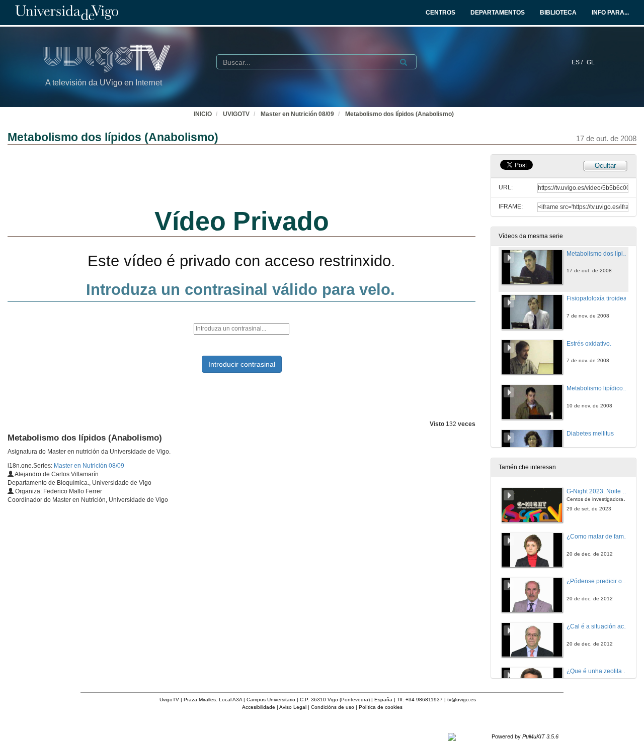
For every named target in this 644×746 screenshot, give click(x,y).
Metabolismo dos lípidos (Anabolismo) (399, 114)
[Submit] (403, 62)
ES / (578, 62)
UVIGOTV (236, 114)
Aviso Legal (292, 707)
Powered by (525, 736)
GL (591, 62)
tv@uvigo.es (461, 699)
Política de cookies (381, 707)
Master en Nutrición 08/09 (297, 114)
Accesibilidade (258, 707)
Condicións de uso (332, 707)
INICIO (203, 114)
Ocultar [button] (605, 165)
